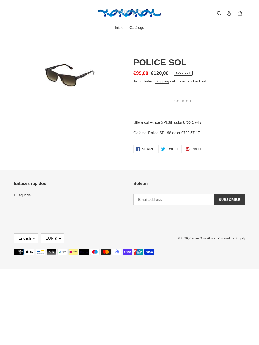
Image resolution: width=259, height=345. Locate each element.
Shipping (162, 81)
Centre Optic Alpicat (203, 238)
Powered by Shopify (231, 238)
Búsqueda (22, 195)
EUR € (51, 238)
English (25, 238)
